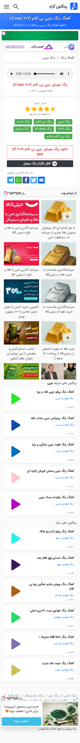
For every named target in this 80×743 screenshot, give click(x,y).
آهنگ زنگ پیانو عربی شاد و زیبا (55, 392)
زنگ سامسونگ (34, 695)
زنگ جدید (23, 121)
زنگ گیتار (13, 695)
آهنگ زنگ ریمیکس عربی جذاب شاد (52, 418)
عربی (50, 383)
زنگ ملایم (22, 129)
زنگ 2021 (64, 129)
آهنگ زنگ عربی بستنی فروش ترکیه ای (50, 471)
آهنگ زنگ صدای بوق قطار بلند (55, 558)
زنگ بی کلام (44, 121)
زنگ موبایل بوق (65, 564)
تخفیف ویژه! (21, 721)
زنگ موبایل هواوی (64, 617)
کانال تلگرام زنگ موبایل (37, 163)
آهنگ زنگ (67, 57)
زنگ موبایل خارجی (64, 643)
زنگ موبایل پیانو (65, 538)
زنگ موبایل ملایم (64, 595)
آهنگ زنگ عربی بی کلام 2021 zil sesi (40, 18)
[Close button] (77, 698)
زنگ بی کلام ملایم (58, 136)
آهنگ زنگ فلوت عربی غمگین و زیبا (53, 444)
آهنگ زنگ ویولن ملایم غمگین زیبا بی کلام (51, 586)
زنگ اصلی (70, 695)
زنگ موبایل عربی (64, 398)
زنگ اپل (54, 695)
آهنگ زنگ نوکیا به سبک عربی (56, 497)
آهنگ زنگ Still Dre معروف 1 (56, 637)
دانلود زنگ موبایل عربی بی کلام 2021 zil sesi (40, 151)
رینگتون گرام (58, 7)
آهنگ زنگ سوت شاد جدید (58, 663)
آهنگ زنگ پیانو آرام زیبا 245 (57, 531)
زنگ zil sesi (43, 129)
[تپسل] (4, 33)
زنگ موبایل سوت (64, 670)
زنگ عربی (49, 57)
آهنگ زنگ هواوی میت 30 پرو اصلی (52, 610)
